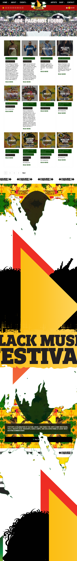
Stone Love (29, 94)
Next (23, 173)
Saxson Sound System (30, 140)
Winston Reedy (64, 140)
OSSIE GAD (65, 94)
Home (6, 2)
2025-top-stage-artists (28, 104)
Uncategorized (28, 154)
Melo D (47, 94)
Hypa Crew (12, 94)
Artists (54, 2)
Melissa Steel (65, 49)
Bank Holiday (10, 61)
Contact (70, 2)
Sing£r (12, 141)
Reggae (25, 160)
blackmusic (27, 61)
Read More (9, 82)
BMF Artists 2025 (11, 58)
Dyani (12, 49)
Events (23, 2)
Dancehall (26, 157)
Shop (62, 2)
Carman (47, 141)
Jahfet (29, 49)
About (14, 2)
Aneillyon (47, 49)
